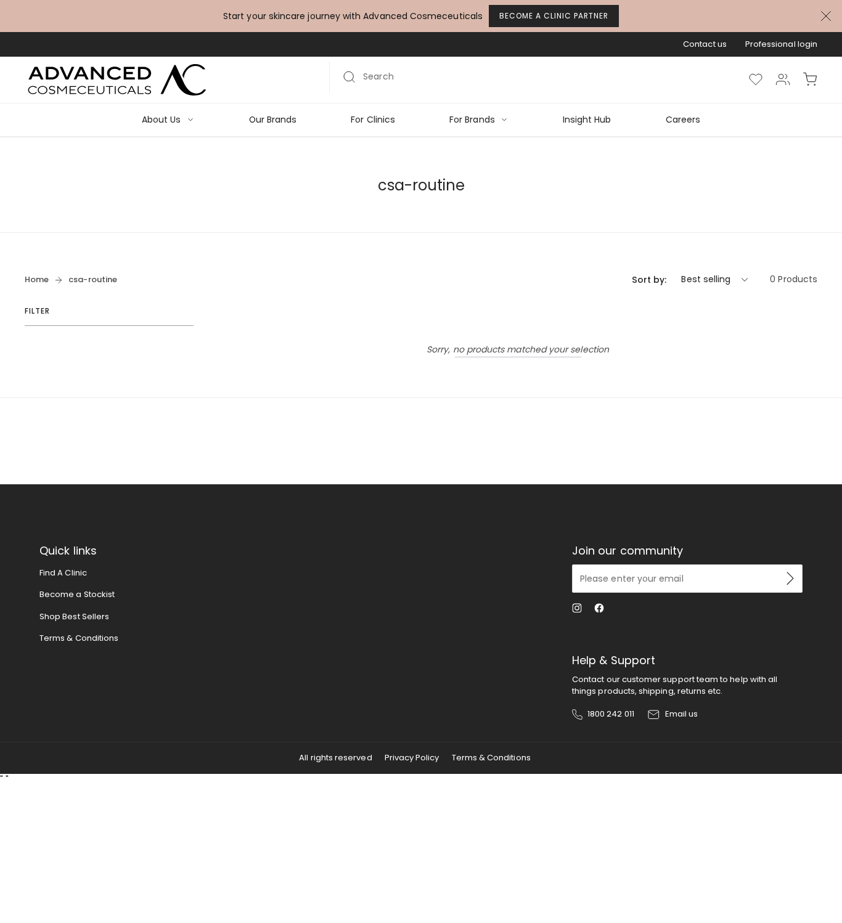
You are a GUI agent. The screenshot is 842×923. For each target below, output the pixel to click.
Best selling (705, 279)
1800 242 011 (610, 714)
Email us (681, 714)
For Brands (472, 120)
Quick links (68, 550)
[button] (810, 79)
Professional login (781, 44)
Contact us (705, 44)
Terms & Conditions (78, 638)
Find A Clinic (63, 573)
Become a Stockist (77, 594)
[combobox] (520, 77)
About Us (161, 120)
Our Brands (273, 120)
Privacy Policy (412, 757)
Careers (683, 120)
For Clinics (373, 120)
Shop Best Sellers (74, 616)
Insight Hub (587, 120)
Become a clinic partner (553, 15)
